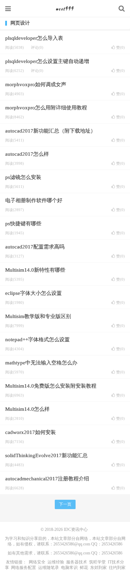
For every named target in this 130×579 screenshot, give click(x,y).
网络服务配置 (23, 567)
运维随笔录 (48, 567)
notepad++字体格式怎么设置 (37, 339)
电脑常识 (69, 567)
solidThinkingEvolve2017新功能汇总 (46, 455)
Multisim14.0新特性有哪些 (35, 270)
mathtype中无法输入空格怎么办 (41, 362)
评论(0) (37, 47)
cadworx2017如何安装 (30, 432)
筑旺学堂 (97, 562)
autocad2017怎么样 (27, 154)
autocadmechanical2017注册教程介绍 (47, 478)
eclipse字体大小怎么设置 (33, 293)
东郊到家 (98, 567)
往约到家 (117, 567)
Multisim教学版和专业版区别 (38, 316)
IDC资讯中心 (65, 8)
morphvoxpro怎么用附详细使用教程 (46, 107)
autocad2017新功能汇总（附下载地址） (50, 131)
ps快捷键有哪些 (23, 223)
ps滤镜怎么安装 (23, 177)
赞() (120, 47)
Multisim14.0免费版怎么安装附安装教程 (50, 386)
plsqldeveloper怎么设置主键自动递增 (47, 61)
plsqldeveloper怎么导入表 (34, 38)
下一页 (65, 504)
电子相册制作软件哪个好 (33, 200)
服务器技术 (76, 562)
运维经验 (55, 562)
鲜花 (84, 567)
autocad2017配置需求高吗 (34, 247)
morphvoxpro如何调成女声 (35, 84)
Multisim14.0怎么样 (27, 409)
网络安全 (37, 562)
